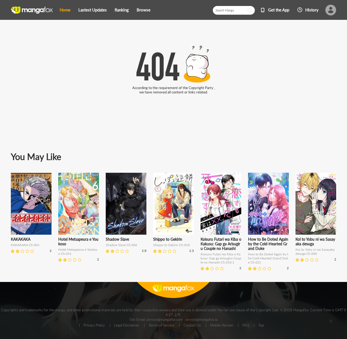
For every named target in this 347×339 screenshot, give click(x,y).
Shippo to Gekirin (167, 239)
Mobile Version (221, 325)
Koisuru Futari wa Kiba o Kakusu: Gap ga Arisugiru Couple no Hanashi (221, 244)
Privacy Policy (94, 325)
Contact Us (192, 325)
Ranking (122, 9)
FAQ (245, 325)
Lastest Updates (92, 9)
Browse (143, 9)
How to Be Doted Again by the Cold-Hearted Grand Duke (268, 244)
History (312, 9)
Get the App (278, 9)
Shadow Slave (117, 239)
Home (65, 9)
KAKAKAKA (20, 239)
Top (261, 325)
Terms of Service (161, 325)
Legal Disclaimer (126, 325)
